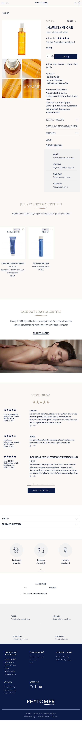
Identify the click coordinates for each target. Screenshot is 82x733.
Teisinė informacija (29, 716)
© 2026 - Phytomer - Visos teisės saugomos (41, 713)
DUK (31, 663)
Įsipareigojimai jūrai (10, 689)
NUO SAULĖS (5, 13)
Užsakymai (33, 660)
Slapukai (54, 716)
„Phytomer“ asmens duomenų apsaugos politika (37, 593)
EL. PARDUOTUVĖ (37, 652)
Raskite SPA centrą (62, 657)
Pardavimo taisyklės (44, 716)
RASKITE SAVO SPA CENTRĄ (41, 333)
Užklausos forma (10, 674)
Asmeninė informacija (37, 657)
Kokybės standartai (10, 692)
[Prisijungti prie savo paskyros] (75, 2)
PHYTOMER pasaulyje (63, 660)
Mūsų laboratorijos (10, 686)
